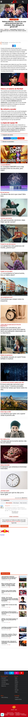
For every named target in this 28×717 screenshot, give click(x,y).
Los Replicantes (5, 680)
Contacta (12, 714)
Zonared (16, 697)
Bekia (16, 678)
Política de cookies (4, 714)
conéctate (17, 521)
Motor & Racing (5, 697)
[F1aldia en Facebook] (6, 673)
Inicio (1, 29)
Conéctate (11, 510)
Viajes (16, 691)
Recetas (16, 689)
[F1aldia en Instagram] (16, 673)
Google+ (22, 138)
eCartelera (4, 682)
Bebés (16, 685)
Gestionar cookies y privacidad (8, 713)
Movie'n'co (4, 685)
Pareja (16, 684)
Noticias (6, 29)
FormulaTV (4, 678)
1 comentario (5, 43)
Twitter (14, 138)
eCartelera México (5, 684)
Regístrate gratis (10, 521)
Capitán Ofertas (18, 699)
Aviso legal (17, 712)
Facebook (7, 138)
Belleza (16, 682)
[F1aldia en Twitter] (11, 673)
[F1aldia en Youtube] (21, 673)
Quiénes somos (10, 712)
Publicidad (17, 714)
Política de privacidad (20, 713)
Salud (16, 687)
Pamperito (7, 505)
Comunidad (23, 714)
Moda (16, 680)
